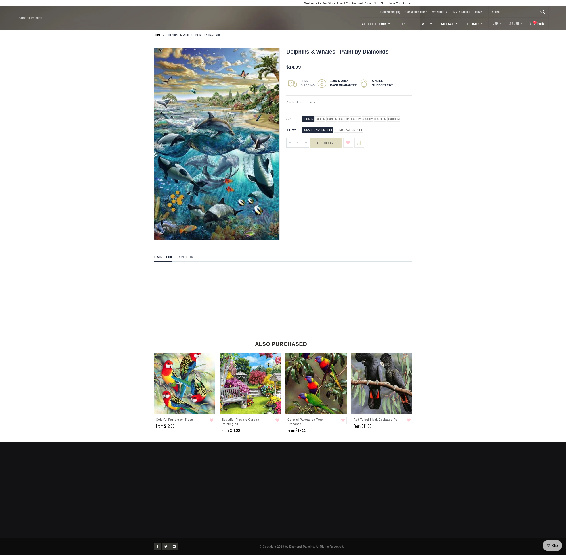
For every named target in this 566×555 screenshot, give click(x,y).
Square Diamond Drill (318, 130)
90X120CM (394, 119)
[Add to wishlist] (348, 143)
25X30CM (320, 119)
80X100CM (380, 119)
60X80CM (367, 119)
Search (543, 11)
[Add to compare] (359, 143)
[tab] (163, 257)
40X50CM (343, 119)
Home (157, 35)
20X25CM (308, 119)
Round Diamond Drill (348, 130)
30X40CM (332, 119)
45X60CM (355, 119)
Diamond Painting (29, 17)
